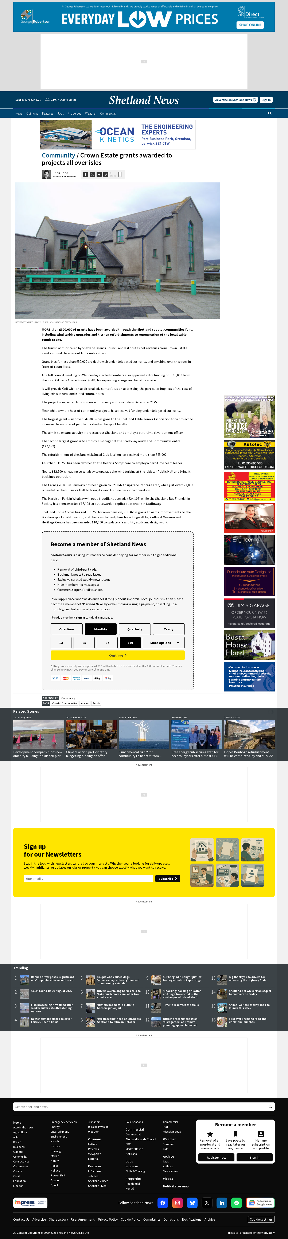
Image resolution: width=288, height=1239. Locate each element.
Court (16, 1176)
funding (85, 703)
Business (19, 1147)
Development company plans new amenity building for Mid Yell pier (37, 754)
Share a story (58, 1219)
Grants (96, 703)
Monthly (100, 629)
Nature (55, 1161)
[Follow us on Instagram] (177, 1203)
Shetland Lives (97, 1186)
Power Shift (58, 1175)
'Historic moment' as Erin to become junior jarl (115, 1006)
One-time (66, 629)
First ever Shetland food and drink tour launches (247, 1020)
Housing (56, 1151)
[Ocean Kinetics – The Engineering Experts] (118, 134)
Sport (54, 1185)
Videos (168, 1178)
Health (55, 1141)
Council (17, 1171)
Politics (55, 1170)
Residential (133, 1184)
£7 (107, 643)
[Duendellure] (249, 581)
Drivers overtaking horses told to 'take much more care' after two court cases (119, 994)
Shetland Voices (98, 1181)
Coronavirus (20, 1166)
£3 (61, 643)
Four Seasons (134, 1122)
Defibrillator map (176, 1186)
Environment (59, 1136)
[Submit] (270, 1106)
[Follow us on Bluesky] (192, 1203)
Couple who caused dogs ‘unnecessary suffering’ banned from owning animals (118, 980)
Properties (133, 1178)
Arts (16, 1137)
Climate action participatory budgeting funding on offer (86, 754)
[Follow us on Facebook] (162, 1203)
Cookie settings (261, 1219)
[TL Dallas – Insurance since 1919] (249, 676)
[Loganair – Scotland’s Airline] (249, 518)
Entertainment (60, 1132)
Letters (92, 1144)
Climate (18, 1152)
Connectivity (21, 1161)
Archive (168, 1156)
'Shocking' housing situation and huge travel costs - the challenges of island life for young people (182, 995)
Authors (168, 1166)
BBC (128, 1144)
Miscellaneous (172, 1132)
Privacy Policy (108, 1219)
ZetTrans (131, 1154)
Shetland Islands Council (141, 1139)
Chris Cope (60, 173)
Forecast (168, 1144)
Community (58, 155)
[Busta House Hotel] (249, 645)
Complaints (151, 1219)
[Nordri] (249, 550)
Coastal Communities (64, 703)
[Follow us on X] (207, 1203)
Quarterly (134, 629)
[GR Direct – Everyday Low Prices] (144, 17)
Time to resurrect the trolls (181, 1005)
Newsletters (171, 1171)
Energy (55, 1127)
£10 (130, 643)
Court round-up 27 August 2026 (51, 991)
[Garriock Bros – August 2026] (249, 486)
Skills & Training (135, 1171)
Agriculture (20, 1132)
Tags (166, 1161)
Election (18, 1186)
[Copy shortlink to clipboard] (105, 174)
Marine (55, 1156)
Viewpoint (94, 1154)
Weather (93, 1132)
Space (55, 1180)
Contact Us (21, 1219)
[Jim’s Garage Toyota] (249, 613)
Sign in (266, 100)
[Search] (270, 113)
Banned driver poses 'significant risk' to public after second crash (52, 978)
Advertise (39, 1219)
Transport (94, 1122)
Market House (134, 1149)
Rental (130, 1188)
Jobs (129, 1161)
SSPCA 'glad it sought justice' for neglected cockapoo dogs (182, 978)
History (55, 1146)
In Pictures (94, 1171)
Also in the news (23, 1127)
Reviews (93, 1149)
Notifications (191, 1219)
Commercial (135, 1129)
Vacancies (132, 1166)
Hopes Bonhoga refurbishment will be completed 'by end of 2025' (248, 754)
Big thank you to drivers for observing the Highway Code (247, 978)
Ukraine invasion (98, 1127)
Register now (216, 1157)
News (17, 1122)
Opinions (94, 1139)
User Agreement (83, 1219)
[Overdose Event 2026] (249, 397)
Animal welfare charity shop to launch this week (249, 1006)
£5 (84, 643)
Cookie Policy (130, 1219)
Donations (171, 1219)
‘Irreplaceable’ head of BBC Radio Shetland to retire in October (119, 1020)
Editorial (93, 1159)
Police (55, 1166)
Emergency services (64, 1122)
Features (94, 1166)
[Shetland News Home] (144, 107)
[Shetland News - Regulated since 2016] (30, 1203)
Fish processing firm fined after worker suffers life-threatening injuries (52, 1008)
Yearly (168, 629)
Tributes (93, 1176)
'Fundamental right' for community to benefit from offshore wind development (139, 756)
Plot (165, 1127)
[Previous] (268, 712)
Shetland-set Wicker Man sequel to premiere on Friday (250, 992)
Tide (165, 1149)
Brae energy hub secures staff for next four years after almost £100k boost (196, 756)
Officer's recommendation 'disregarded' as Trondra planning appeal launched (180, 1022)
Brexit (17, 1142)
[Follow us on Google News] (260, 1203)
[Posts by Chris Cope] (46, 174)
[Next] (273, 712)
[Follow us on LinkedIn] (222, 1203)
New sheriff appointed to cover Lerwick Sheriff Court (51, 1020)
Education (19, 1181)
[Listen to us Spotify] (236, 1203)
